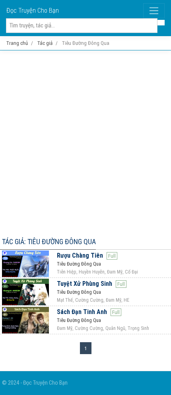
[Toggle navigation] (154, 10)
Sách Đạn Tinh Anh (82, 312)
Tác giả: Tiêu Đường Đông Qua (49, 241)
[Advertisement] (85, 142)
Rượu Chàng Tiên (80, 255)
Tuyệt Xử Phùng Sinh (84, 283)
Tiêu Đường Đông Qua (79, 264)
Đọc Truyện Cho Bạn (32, 10)
